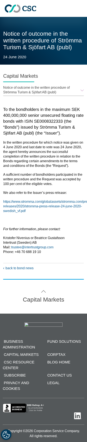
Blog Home (58, 362)
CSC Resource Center (18, 365)
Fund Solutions (64, 341)
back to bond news (19, 268)
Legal (53, 383)
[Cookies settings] (6, 434)
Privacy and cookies (16, 386)
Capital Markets (21, 355)
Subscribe (15, 375)
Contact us (59, 375)
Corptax (56, 355)
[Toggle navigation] (81, 9)
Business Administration (19, 344)
